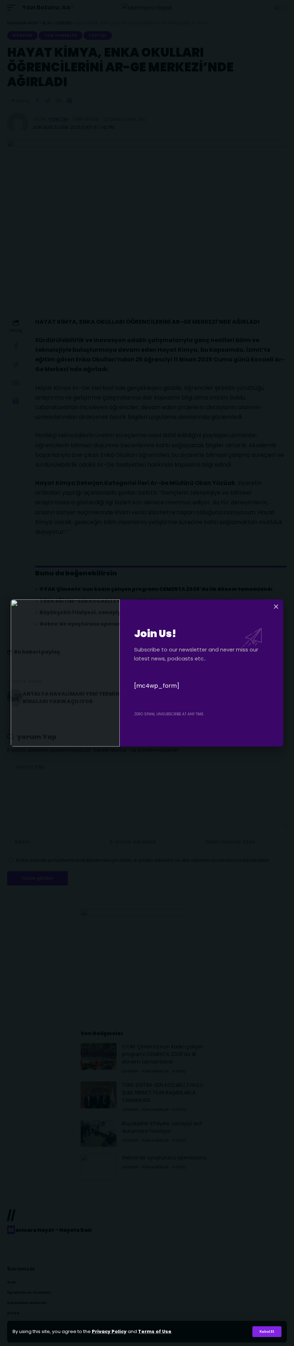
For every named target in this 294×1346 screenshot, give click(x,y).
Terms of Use (154, 1331)
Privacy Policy (109, 1331)
